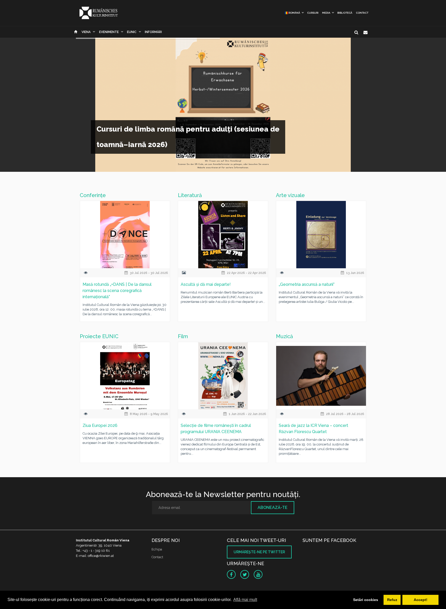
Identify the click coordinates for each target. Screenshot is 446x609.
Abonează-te (273, 507)
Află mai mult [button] (245, 599)
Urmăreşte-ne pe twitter (259, 552)
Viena (86, 32)
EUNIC (132, 32)
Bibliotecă (344, 12)
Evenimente (109, 32)
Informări (153, 32)
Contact (362, 12)
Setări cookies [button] (365, 600)
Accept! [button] (420, 600)
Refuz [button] (392, 600)
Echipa (157, 549)
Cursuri (312, 12)
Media (326, 12)
